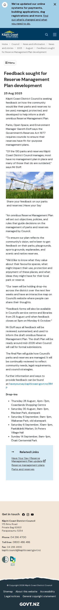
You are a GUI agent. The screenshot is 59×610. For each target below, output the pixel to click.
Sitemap (8, 591)
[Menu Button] (54, 34)
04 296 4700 (18, 537)
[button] (10, 62)
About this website (26, 591)
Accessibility (47, 591)
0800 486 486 (21, 542)
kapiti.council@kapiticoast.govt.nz (21, 550)
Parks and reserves (23, 469)
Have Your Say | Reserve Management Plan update (27, 459)
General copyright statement (39, 596)
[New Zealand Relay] (12, 561)
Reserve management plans (28, 465)
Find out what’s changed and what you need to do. (29, 19)
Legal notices (12, 596)
